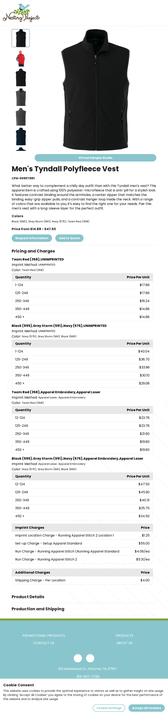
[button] (84, 251)
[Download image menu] (151, 34)
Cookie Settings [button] (108, 708)
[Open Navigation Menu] (161, 13)
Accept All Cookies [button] (146, 708)
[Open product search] (152, 13)
